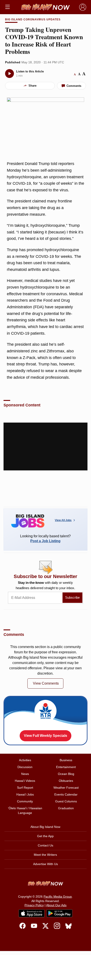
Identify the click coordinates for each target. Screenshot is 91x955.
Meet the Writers (45, 854)
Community (25, 801)
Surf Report (25, 787)
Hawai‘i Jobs (25, 794)
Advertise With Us (45, 864)
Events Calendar (66, 794)
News (25, 774)
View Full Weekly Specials (45, 736)
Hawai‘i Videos (25, 780)
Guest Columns (66, 801)
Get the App (45, 836)
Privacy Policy (34, 905)
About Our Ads (56, 905)
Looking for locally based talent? (45, 538)
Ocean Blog (66, 774)
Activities (25, 760)
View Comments (46, 683)
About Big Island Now (45, 827)
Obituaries (66, 780)
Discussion (24, 767)
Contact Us (45, 845)
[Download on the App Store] (32, 913)
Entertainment (66, 767)
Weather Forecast (66, 787)
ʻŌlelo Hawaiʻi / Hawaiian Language (25, 810)
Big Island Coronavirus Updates (33, 19)
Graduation (66, 808)
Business (66, 760)
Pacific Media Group (58, 896)
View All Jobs (63, 520)
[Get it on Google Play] (59, 913)
